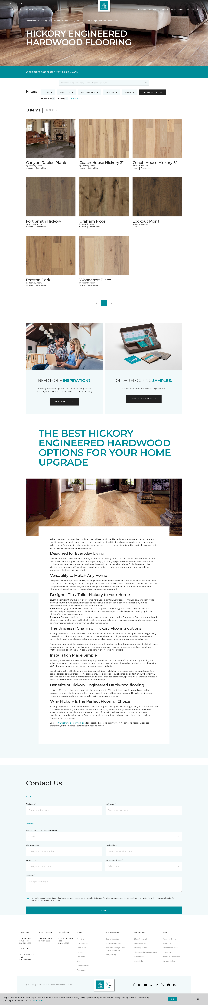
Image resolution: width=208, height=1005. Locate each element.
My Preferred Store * (114, 860)
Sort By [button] (50, 110)
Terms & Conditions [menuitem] (171, 957)
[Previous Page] (97, 303)
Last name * (110, 804)
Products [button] (15, 9)
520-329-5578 (44, 941)
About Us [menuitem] (167, 943)
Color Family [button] (88, 92)
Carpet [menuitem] (80, 952)
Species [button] (110, 92)
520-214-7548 (25, 959)
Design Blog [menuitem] (110, 955)
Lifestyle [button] (65, 92)
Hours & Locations (147, 9)
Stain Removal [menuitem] (140, 939)
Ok (172, 999)
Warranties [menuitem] (139, 957)
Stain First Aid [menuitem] (140, 943)
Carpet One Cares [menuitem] (170, 948)
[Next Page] (111, 303)
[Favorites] (193, 9)
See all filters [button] (150, 92)
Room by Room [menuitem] (169, 939)
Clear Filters (77, 98)
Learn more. (38, 1000)
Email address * (111, 845)
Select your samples (141, 399)
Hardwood (55, 21)
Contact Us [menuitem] (167, 952)
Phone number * (33, 845)
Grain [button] (128, 92)
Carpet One (31, 21)
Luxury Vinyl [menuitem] (82, 943)
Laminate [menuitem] (81, 957)
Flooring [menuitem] (80, 939)
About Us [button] (46, 9)
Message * (30, 875)
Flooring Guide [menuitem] (140, 948)
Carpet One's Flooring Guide (72, 723)
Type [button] (46, 92)
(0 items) (197, 9)
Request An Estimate (172, 9)
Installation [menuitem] (139, 961)
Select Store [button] (17, 4)
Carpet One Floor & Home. (43, 985)
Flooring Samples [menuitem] (113, 943)
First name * (31, 804)
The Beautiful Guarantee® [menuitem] (145, 952)
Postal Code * (31, 860)
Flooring (43, 21)
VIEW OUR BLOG (62, 401)
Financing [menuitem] (81, 970)
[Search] (146, 83)
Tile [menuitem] (78, 961)
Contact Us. (73, 72)
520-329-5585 (63, 943)
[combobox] (101, 83)
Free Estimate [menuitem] (83, 966)
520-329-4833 (25, 943)
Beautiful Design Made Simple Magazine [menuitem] (115, 949)
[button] (188, 9)
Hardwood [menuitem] (81, 948)
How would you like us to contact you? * (42, 830)
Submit (104, 910)
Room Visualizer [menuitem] (112, 939)
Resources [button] (31, 9)
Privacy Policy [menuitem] (169, 961)
